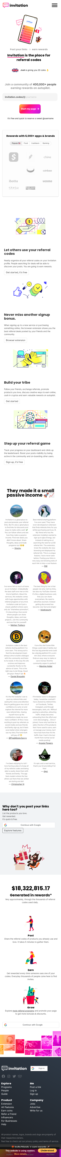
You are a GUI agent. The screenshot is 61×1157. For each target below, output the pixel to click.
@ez (46, 771)
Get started (12, 401)
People (5, 1090)
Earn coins (6, 1110)
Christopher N (17, 784)
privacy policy (32, 1141)
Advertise (35, 1107)
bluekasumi (46, 609)
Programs (6, 1087)
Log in (33, 1090)
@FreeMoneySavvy (18, 738)
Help (3, 1124)
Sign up (34, 1093)
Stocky (17, 548)
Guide (4, 1093)
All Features (7, 1107)
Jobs (32, 1103)
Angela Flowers (46, 743)
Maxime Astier (45, 666)
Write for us (36, 1110)
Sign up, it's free (14, 462)
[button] (28, 825)
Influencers (7, 1117)
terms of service (50, 1141)
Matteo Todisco (18, 625)
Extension (6, 1103)
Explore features (12, 830)
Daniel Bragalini (18, 676)
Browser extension (15, 340)
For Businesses (9, 1120)
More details (20, 1154)
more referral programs (23, 1011)
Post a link (35, 1087)
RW (45, 566)
